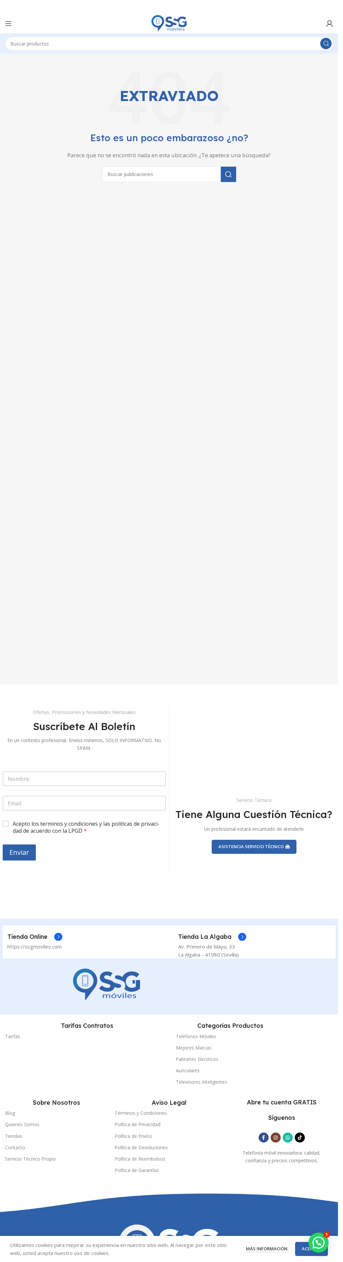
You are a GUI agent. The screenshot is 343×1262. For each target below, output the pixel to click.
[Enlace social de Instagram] (276, 1138)
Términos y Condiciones (141, 1113)
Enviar (19, 852)
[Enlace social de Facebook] (264, 1138)
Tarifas (12, 1036)
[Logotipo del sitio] (168, 22)
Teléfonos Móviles (196, 1036)
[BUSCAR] (326, 43)
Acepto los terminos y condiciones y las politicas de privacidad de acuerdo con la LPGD (86, 827)
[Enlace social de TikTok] (300, 1138)
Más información (267, 1249)
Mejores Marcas (193, 1048)
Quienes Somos (22, 1124)
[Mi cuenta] (329, 23)
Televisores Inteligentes (201, 1082)
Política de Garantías (137, 1170)
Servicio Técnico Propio (30, 1159)
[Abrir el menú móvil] (8, 23)
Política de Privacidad (137, 1124)
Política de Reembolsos (140, 1159)
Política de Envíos (133, 1136)
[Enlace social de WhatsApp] (288, 1138)
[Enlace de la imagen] (106, 984)
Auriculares (188, 1070)
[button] (318, 1243)
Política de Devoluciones (141, 1147)
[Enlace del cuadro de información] (34, 937)
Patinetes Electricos (197, 1059)
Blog (10, 1113)
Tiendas (13, 1136)
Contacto (15, 1147)
